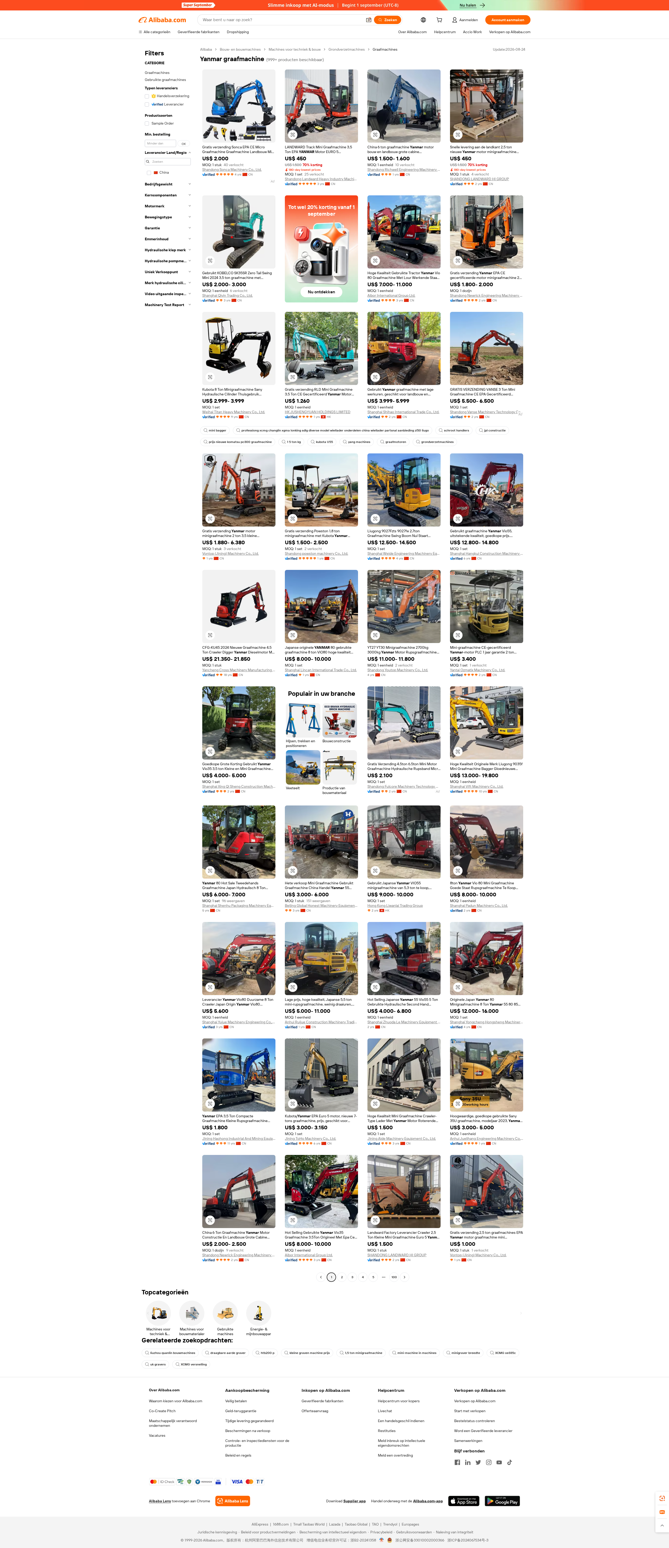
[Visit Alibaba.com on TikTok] (509, 1462)
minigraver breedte (466, 1353)
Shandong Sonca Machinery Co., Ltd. (232, 169)
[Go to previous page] (321, 1277)
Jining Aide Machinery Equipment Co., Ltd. (401, 1138)
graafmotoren (395, 442)
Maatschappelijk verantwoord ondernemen (173, 1423)
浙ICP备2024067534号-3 (467, 1540)
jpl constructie (495, 430)
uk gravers (158, 1364)
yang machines (359, 442)
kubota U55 (324, 442)
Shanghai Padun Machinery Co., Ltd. (479, 905)
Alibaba (206, 49)
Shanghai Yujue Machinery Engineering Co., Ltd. (238, 1022)
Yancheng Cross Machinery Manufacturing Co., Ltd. (238, 670)
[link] (662, 1498)
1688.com (281, 1524)
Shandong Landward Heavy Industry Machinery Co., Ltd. (321, 179)
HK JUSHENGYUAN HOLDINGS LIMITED (317, 412)
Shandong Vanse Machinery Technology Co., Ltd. (486, 412)
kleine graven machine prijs (310, 1353)
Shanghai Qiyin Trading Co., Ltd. (227, 295)
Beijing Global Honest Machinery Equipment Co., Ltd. (321, 905)
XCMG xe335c (505, 1353)
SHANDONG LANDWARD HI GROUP (479, 179)
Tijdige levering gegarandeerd (249, 1421)
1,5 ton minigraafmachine (363, 1353)
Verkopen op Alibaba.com (474, 1401)
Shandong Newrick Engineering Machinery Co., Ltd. (486, 295)
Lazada (334, 1524)
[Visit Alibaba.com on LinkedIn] (468, 1462)
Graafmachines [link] (385, 49)
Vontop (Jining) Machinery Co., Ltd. (230, 553)
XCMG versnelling (194, 1364)
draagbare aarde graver (228, 1353)
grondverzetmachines (437, 442)
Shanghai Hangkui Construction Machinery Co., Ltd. (486, 553)
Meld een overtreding (395, 1455)
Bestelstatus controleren (474, 1421)
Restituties (387, 1431)
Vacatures (157, 1435)
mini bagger (217, 430)
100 (394, 1277)
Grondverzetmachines (346, 49)
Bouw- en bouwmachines (240, 49)
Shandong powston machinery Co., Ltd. (316, 553)
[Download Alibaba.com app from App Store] (464, 1501)
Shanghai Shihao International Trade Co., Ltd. (403, 412)
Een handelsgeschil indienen (401, 1421)
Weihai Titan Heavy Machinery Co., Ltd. (233, 412)
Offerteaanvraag (315, 1411)
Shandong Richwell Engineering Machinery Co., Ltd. (404, 169)
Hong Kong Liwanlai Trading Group (395, 905)
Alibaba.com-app (428, 1501)
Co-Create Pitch (162, 1411)
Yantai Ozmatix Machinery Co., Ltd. (477, 670)
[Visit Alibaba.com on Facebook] (457, 1462)
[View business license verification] (381, 1540)
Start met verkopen (470, 1411)
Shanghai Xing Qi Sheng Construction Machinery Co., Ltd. (238, 786)
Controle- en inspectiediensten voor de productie (257, 1443)
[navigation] (168, 664)
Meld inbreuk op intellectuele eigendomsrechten (401, 1443)
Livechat (385, 1411)
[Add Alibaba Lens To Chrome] (232, 1501)
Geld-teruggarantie (240, 1411)
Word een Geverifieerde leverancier (483, 1431)
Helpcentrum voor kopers (399, 1401)
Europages (410, 1524)
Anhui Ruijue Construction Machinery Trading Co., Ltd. (321, 1022)
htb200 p (267, 1353)
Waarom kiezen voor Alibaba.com (175, 1401)
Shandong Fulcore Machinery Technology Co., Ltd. (404, 786)
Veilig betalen (236, 1401)
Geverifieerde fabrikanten (322, 1401)
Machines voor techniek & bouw (295, 49)
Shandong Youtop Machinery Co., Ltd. (397, 670)
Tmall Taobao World (309, 1524)
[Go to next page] (404, 1277)
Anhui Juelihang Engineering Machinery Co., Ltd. (486, 1138)
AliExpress (260, 1524)
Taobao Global (356, 1524)
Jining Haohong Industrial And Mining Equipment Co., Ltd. (238, 1138)
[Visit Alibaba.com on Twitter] (478, 1462)
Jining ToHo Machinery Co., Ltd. (310, 1138)
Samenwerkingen (468, 1441)
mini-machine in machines (416, 1353)
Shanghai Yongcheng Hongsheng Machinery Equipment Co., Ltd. (486, 1022)
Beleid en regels (238, 1455)
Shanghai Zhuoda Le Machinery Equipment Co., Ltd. (404, 1022)
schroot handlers (456, 430)
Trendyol (390, 1524)
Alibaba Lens (160, 1501)
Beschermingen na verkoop (247, 1431)
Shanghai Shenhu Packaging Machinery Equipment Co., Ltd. (238, 905)
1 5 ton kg (294, 442)
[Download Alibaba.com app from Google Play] (502, 1501)
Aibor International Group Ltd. (391, 295)
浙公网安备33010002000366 (419, 1540)
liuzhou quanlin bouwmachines (172, 1353)
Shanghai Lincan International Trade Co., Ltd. (321, 670)
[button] (369, 20)
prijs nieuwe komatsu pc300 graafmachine (240, 442)
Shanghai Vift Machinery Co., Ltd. (476, 786)
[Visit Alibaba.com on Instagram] (489, 1462)
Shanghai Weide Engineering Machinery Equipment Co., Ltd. (404, 553)
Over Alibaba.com (164, 1390)
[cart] (440, 21)
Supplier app (354, 1501)
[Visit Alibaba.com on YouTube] (499, 1462)
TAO (375, 1524)
